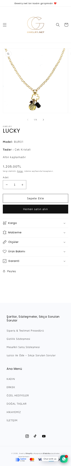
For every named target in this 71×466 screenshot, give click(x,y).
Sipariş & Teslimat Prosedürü (25, 330)
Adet (5, 177)
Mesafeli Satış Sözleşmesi (23, 347)
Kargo (20, 171)
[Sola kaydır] (27, 119)
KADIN (11, 378)
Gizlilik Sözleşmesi (18, 338)
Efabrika (46, 453)
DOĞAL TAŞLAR (16, 403)
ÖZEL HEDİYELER (18, 395)
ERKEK (11, 387)
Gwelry (22, 453)
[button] (4, 25)
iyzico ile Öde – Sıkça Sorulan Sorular (31, 355)
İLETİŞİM (12, 420)
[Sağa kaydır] (43, 119)
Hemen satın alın (35, 209)
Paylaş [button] (11, 271)
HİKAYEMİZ (14, 412)
